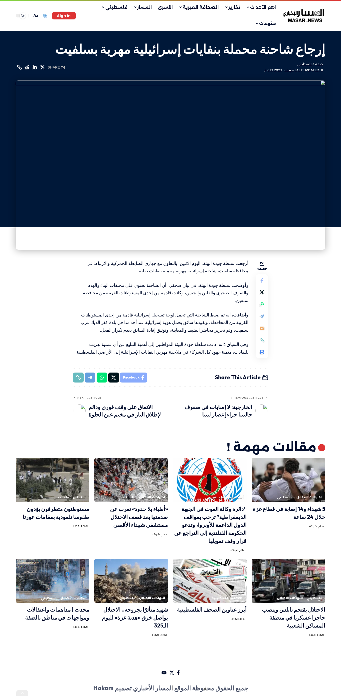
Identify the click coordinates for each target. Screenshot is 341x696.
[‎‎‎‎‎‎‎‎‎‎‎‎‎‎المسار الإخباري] (304, 15)
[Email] (262, 328)
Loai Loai (80, 526)
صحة (319, 64)
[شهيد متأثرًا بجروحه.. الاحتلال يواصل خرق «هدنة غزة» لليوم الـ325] (131, 581)
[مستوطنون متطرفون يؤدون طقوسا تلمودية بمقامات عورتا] (52, 480)
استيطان (79, 497)
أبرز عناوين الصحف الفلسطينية (212, 609)
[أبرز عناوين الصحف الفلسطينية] (210, 581)
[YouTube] (164, 673)
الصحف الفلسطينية (227, 598)
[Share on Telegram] (262, 316)
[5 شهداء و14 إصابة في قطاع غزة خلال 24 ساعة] (288, 480)
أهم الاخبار (236, 497)
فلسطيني (305, 64)
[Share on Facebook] (262, 280)
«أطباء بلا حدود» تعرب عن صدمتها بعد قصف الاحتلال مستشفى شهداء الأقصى (139, 516)
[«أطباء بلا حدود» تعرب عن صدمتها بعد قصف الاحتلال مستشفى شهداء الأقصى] (131, 480)
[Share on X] (42, 67)
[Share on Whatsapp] (262, 304)
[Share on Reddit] (26, 67)
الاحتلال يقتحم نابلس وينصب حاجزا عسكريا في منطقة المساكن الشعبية (293, 617)
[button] (64, 15)
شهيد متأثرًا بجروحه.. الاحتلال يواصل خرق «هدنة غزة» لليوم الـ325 (135, 617)
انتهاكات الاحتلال (309, 497)
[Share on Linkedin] (34, 67)
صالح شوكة (316, 526)
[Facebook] (178, 673)
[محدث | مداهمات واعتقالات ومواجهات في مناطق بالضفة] (52, 581)
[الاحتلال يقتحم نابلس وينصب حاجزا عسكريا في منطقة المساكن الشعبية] (288, 581)
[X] (171, 673)
